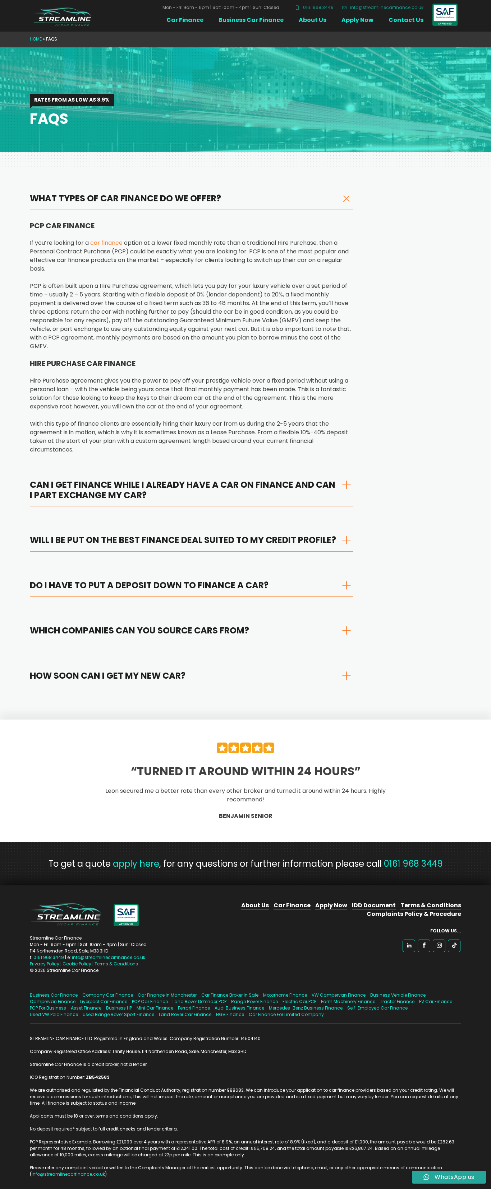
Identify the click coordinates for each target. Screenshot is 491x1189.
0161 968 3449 (318, 7)
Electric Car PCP (299, 1001)
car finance (106, 243)
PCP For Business (48, 1008)
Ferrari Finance (194, 1008)
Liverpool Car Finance (103, 1001)
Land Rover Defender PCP (199, 1001)
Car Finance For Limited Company (286, 1014)
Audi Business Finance (239, 1008)
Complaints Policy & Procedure (414, 914)
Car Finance (184, 20)
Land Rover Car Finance (185, 1014)
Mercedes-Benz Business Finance (306, 1008)
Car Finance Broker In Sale (229, 995)
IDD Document (374, 905)
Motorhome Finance (285, 995)
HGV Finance (230, 1014)
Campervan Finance (52, 1001)
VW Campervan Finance (339, 995)
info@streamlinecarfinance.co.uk (386, 7)
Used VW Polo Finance (54, 1014)
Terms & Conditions (116, 964)
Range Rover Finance (254, 1001)
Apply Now (357, 20)
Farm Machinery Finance (348, 1001)
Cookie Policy (77, 964)
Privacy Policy (44, 964)
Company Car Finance (107, 995)
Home (36, 39)
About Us (312, 20)
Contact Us (406, 20)
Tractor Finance (397, 1001)
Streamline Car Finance (62, 15)
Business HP (119, 1008)
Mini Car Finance (155, 1008)
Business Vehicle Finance (398, 995)
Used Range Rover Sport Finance (118, 1014)
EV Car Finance (435, 1001)
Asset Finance (86, 1008)
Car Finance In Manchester (167, 995)
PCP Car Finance (150, 1001)
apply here (136, 864)
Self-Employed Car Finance (377, 1008)
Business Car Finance (251, 20)
